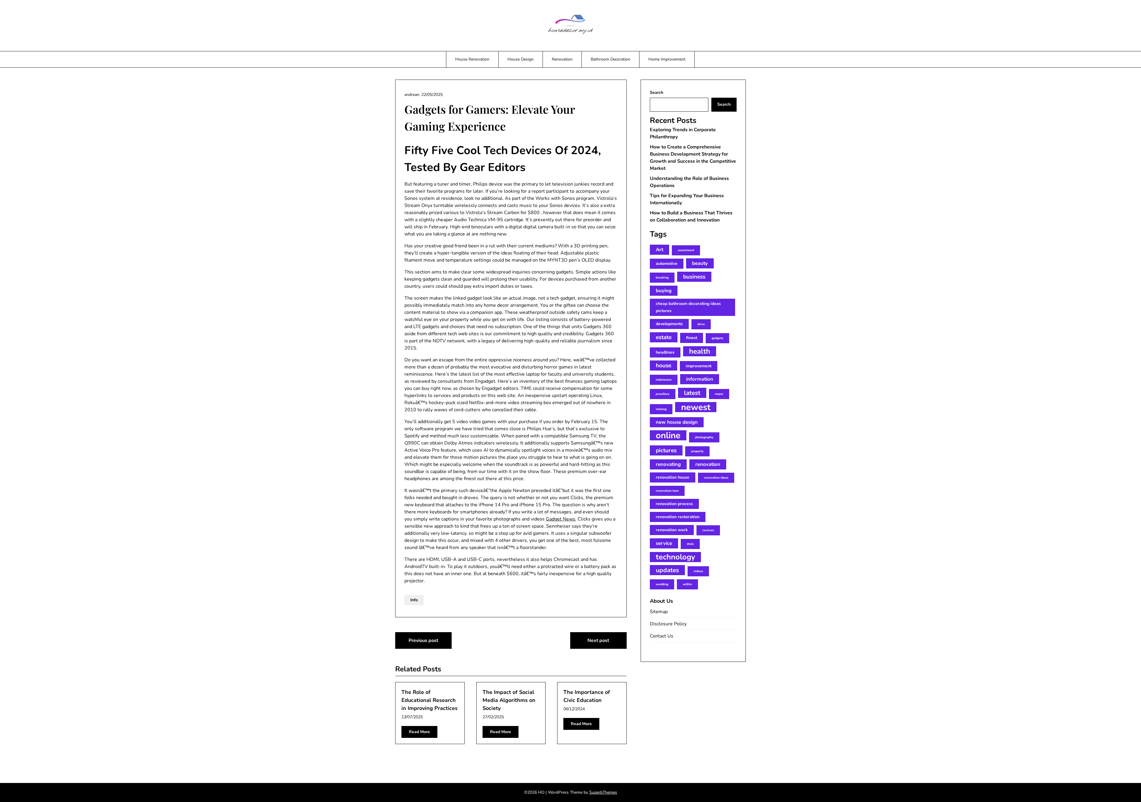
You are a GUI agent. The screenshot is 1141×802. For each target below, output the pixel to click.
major (719, 394)
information (699, 379)
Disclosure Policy (668, 624)
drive (701, 324)
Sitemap (659, 611)
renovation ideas (716, 477)
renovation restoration (677, 517)
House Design (521, 59)
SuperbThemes (603, 792)
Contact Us (661, 636)
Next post (598, 640)
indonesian (664, 379)
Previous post (423, 640)
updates (667, 570)
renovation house (672, 477)
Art (659, 249)
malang (661, 409)
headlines (665, 352)
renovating (668, 464)
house (663, 365)
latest (692, 393)
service (664, 543)
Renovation (562, 59)
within (687, 584)
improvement (698, 366)
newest (695, 407)
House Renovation (472, 59)
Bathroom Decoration (610, 59)
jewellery (662, 394)
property (697, 451)
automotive (666, 263)
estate (664, 337)
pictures (666, 450)
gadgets (717, 338)
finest (691, 338)
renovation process (674, 504)
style (690, 544)
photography (704, 437)
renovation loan (667, 490)
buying (664, 290)
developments (669, 324)
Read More (419, 732)
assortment (686, 250)
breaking (662, 277)
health (699, 351)
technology (675, 557)
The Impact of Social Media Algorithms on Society (509, 700)
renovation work (672, 530)
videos (698, 571)
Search (656, 92)
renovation (707, 464)
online (668, 435)
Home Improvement (666, 59)
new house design (677, 422)
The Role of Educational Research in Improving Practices (429, 700)
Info (414, 600)
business (694, 277)
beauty (700, 263)
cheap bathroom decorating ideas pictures (688, 307)
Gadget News (560, 519)
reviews (708, 530)
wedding (662, 584)
